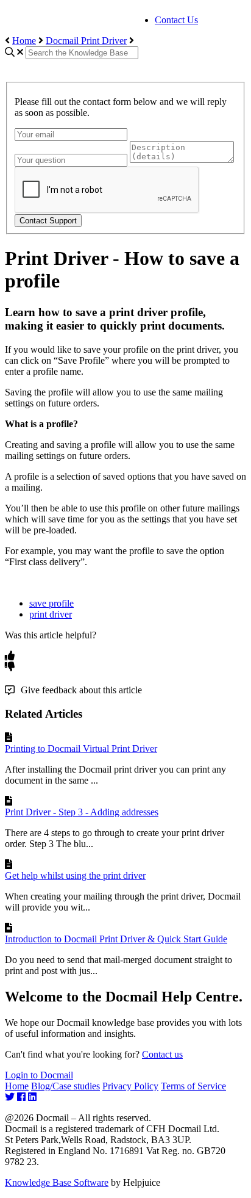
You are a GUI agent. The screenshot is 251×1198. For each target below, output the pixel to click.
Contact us (162, 1054)
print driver (50, 614)
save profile (51, 603)
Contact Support (48, 220)
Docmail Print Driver (86, 40)
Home (24, 40)
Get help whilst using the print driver (75, 875)
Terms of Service (193, 1086)
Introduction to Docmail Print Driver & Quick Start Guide (116, 939)
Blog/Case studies (65, 1086)
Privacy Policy (130, 1086)
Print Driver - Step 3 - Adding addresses (81, 812)
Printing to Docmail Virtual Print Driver (81, 748)
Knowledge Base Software (56, 1182)
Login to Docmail (39, 1075)
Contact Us (176, 20)
